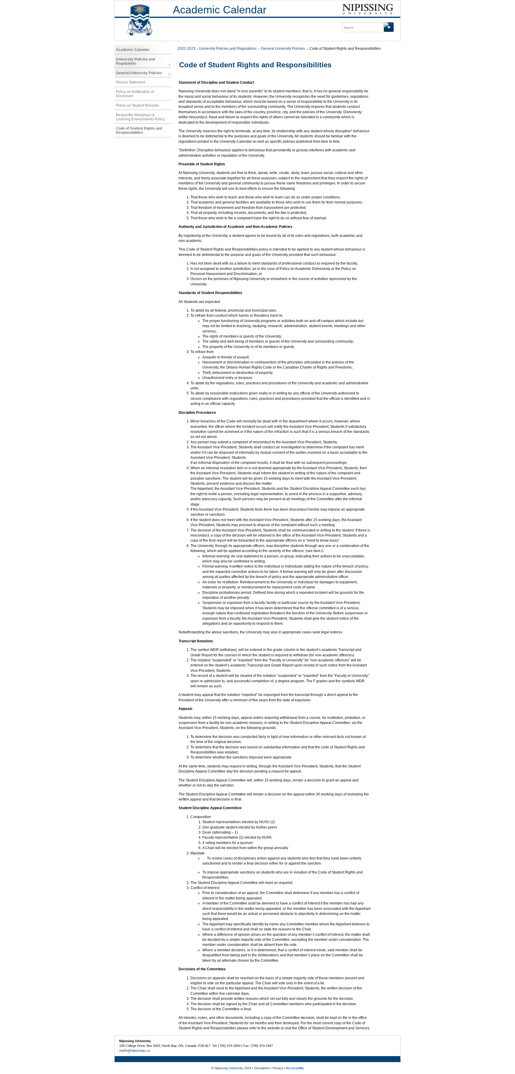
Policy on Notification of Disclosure (135, 94)
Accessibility (295, 1068)
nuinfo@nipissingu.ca (134, 1050)
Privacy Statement (130, 82)
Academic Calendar (219, 10)
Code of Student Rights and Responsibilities (139, 130)
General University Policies (139, 73)
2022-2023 (187, 48)
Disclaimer (261, 1068)
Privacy (277, 1068)
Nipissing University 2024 (233, 1068)
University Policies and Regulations (135, 61)
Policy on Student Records (137, 105)
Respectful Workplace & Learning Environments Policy (140, 117)
